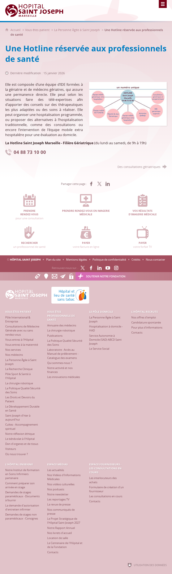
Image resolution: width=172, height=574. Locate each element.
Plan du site (53, 259)
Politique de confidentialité (109, 259)
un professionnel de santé (29, 244)
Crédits (136, 259)
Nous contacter (155, 259)
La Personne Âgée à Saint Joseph (77, 30)
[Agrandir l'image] (128, 103)
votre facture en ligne (86, 244)
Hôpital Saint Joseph (25, 259)
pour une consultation (29, 214)
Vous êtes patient (37, 30)
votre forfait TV (142, 244)
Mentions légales (76, 259)
